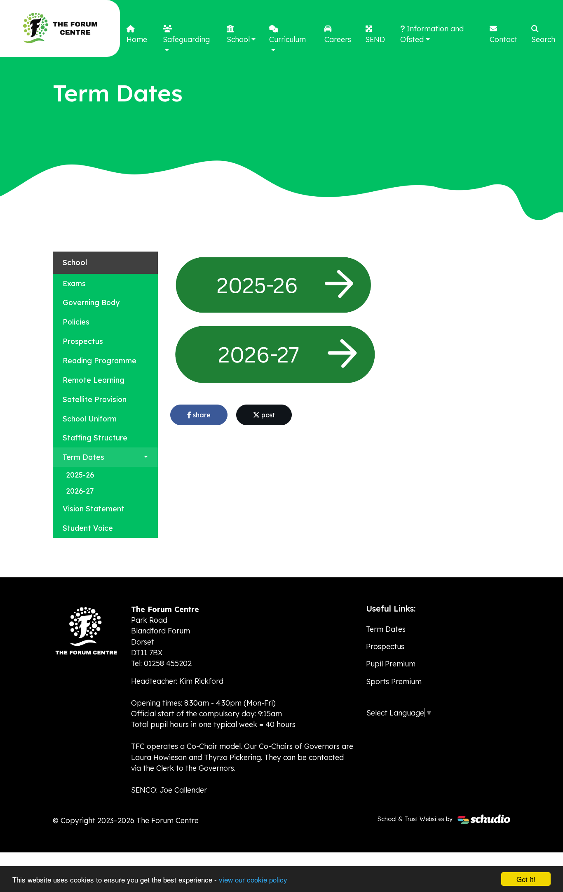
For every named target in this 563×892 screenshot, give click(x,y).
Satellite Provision (95, 399)
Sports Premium (394, 681)
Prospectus (83, 341)
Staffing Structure (95, 437)
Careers (337, 39)
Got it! (525, 879)
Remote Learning (93, 379)
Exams (74, 283)
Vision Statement (93, 508)
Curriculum (287, 39)
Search (543, 39)
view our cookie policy (253, 879)
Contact (503, 39)
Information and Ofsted (432, 34)
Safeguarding (186, 39)
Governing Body (91, 302)
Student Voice (88, 527)
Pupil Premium (390, 663)
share (201, 415)
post (267, 415)
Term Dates (83, 456)
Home (137, 39)
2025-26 (80, 474)
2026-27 (80, 490)
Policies (76, 321)
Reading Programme (99, 360)
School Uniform (90, 418)
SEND (375, 39)
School (238, 39)
